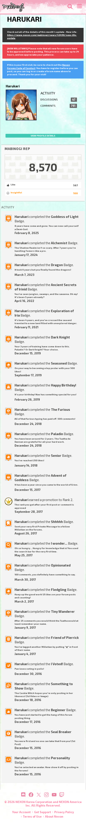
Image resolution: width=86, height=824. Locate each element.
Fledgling (58, 590)
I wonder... (59, 543)
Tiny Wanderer (63, 611)
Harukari (21, 217)
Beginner (58, 710)
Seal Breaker (61, 732)
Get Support (42, 812)
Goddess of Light (65, 217)
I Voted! (57, 664)
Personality (60, 758)
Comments (57, 106)
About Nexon (54, 816)
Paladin (57, 434)
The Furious (60, 409)
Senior (56, 455)
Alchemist (59, 243)
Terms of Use (32, 816)
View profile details (43, 135)
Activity (48, 93)
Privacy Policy (64, 812)
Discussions (57, 99)
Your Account (21, 812)
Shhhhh (57, 522)
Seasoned (59, 363)
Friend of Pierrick (65, 638)
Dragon (57, 265)
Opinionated (61, 565)
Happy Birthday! (63, 385)
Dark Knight (60, 337)
